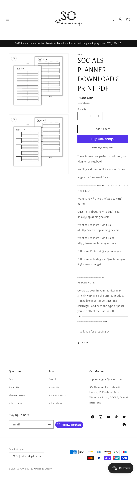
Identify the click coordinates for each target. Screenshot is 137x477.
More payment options (102, 147)
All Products (15, 403)
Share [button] (85, 342)
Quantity (81, 109)
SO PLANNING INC (25, 469)
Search (12, 379)
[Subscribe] (49, 424)
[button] (7, 19)
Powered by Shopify (43, 469)
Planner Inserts (17, 395)
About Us (14, 387)
